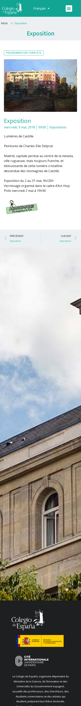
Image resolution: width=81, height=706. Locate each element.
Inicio (4, 23)
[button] (69, 8)
